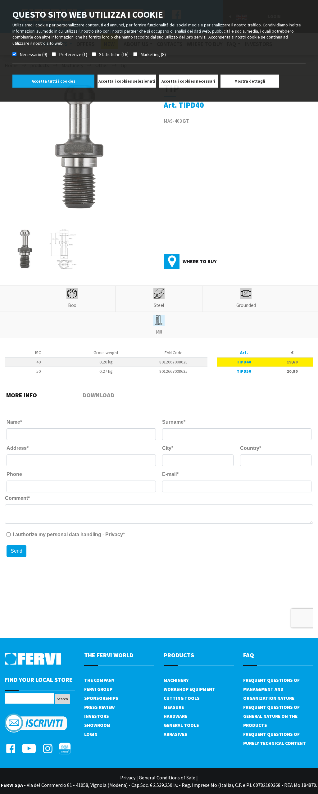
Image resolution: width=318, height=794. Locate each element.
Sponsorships (101, 698)
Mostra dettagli (249, 81)
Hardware (175, 716)
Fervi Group (98, 689)
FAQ (248, 655)
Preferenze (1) (73, 54)
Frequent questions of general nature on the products (271, 716)
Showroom (97, 725)
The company (99, 680)
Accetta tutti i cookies (53, 81)
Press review (99, 707)
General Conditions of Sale (167, 777)
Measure (174, 707)
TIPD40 (244, 362)
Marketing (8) (153, 54)
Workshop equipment (189, 689)
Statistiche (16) (114, 54)
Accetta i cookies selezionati (126, 81)
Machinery (176, 680)
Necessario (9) (33, 54)
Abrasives (175, 734)
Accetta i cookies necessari (188, 81)
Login (91, 734)
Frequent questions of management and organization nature (271, 689)
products (179, 655)
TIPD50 (244, 371)
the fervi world (108, 655)
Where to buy (200, 261)
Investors (96, 716)
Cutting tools (182, 698)
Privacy (127, 777)
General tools (181, 725)
